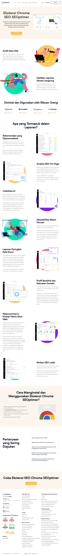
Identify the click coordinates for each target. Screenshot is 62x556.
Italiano (43, 504)
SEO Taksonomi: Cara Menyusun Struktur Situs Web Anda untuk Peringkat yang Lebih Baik (50, 529)
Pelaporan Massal (26, 497)
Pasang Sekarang (16, 33)
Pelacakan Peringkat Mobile (28, 540)
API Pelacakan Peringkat (27, 541)
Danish (45, 501)
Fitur (15, 2)
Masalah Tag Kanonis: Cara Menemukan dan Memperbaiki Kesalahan (50, 540)
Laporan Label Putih (26, 508)
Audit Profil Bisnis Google (27, 518)
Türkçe (51, 506)
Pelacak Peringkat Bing (27, 527)
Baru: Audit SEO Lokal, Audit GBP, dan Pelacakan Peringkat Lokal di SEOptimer (50, 524)
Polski (52, 504)
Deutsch (49, 501)
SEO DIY (24, 531)
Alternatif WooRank (45, 516)
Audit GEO (24, 516)
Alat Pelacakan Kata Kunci (27, 503)
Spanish (43, 502)
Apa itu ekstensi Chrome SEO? (39, 438)
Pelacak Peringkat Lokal (27, 536)
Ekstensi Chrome (25, 529)
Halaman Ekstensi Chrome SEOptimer (17, 406)
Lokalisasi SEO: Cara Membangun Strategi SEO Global (48, 537)
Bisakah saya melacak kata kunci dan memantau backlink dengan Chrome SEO (44, 453)
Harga (29, 2)
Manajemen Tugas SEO (27, 546)
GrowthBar (24, 534)
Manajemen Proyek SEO (27, 545)
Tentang (43, 496)
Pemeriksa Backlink (26, 496)
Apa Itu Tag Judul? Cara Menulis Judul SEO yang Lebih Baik (49, 533)
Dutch (49, 504)
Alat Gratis (24, 533)
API (23, 510)
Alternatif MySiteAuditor (46, 510)
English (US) (54, 501)
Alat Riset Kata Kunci (26, 501)
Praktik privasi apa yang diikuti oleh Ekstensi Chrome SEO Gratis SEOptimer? (43, 459)
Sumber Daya (34, 2)
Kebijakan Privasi (27, 553)
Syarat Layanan (35, 553)
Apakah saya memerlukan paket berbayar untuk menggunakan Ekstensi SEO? (44, 447)
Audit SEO (24, 514)
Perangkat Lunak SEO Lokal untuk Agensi (31, 538)
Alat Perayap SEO (26, 506)
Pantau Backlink (25, 504)
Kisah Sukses (44, 499)
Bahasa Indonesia (52, 502)
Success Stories (24, 2)
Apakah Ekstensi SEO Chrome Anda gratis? (43, 442)
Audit (19, 2)
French (46, 502)
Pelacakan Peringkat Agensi (28, 524)
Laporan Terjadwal (26, 543)
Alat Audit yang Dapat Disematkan (29, 499)
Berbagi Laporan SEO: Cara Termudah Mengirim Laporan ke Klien (49, 521)
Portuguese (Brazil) (45, 506)
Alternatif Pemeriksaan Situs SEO (48, 514)
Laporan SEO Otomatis (27, 526)
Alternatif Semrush (45, 512)
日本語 (46, 504)
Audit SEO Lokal (25, 519)
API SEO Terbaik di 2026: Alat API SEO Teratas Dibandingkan (49, 544)
